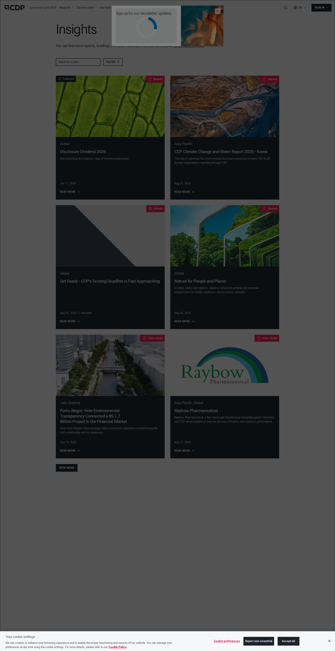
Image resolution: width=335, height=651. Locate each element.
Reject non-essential (258, 641)
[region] (167, 641)
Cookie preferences (227, 641)
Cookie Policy (117, 647)
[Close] (329, 641)
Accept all (288, 641)
